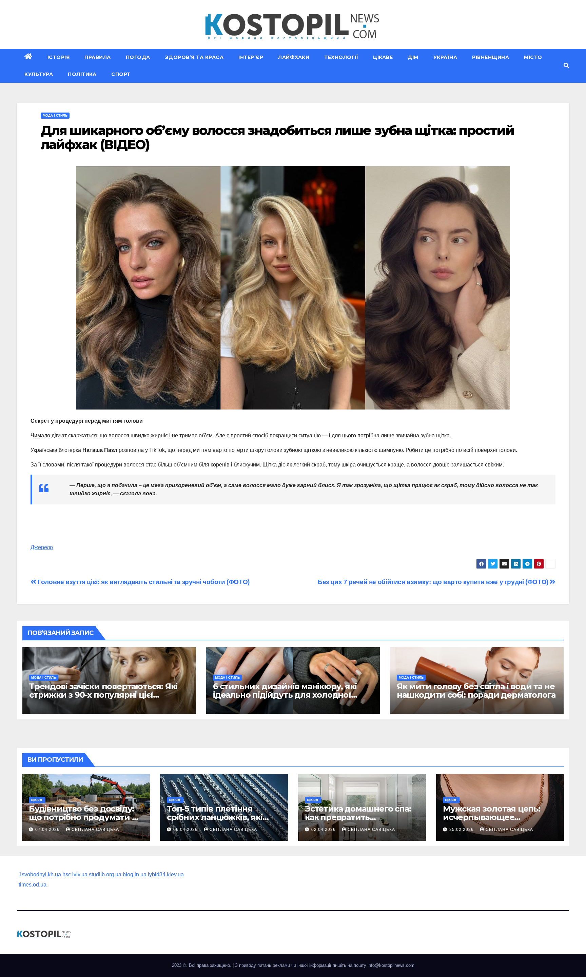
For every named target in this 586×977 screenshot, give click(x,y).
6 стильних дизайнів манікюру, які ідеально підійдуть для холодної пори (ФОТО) (284, 694)
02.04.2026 (324, 829)
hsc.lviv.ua (74, 874)
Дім (413, 57)
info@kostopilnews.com (391, 965)
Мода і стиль (55, 115)
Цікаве (383, 57)
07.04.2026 (48, 829)
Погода (138, 57)
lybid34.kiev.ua (166, 874)
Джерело (42, 547)
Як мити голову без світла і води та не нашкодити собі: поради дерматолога (476, 690)
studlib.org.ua (105, 874)
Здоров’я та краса (194, 57)
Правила (97, 57)
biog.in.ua (134, 874)
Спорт (121, 74)
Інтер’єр (250, 57)
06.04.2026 (186, 829)
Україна (445, 57)
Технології (341, 57)
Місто (533, 57)
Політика (82, 74)
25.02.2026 (462, 829)
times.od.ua (32, 885)
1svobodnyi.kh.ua (40, 874)
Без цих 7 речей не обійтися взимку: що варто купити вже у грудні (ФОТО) (434, 581)
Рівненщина (490, 57)
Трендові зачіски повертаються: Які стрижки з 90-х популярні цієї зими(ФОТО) (103, 694)
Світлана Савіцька (95, 829)
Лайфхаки (293, 57)
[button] (566, 65)
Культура (38, 74)
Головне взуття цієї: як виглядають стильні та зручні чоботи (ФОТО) (143, 581)
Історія (58, 57)
